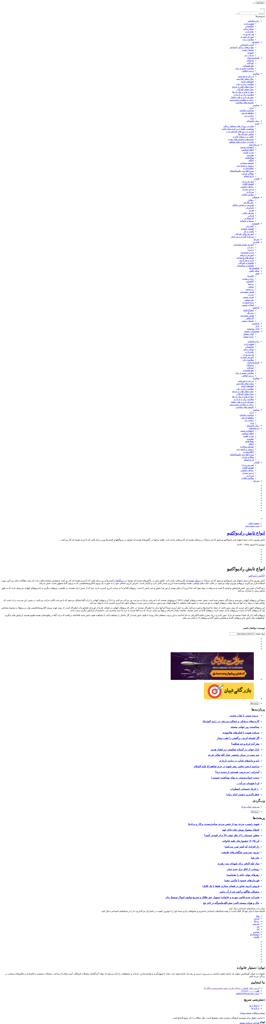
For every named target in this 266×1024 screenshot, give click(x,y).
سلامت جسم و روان (244, 68)
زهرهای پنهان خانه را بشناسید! (242, 874)
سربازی (250, 192)
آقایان (256, 179)
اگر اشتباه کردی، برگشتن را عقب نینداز (238, 738)
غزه (252, 118)
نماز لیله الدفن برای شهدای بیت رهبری (238, 863)
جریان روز (249, 55)
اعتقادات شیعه (247, 147)
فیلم (257, 273)
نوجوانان (250, 60)
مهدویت (250, 155)
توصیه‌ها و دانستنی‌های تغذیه (241, 139)
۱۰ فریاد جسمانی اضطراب (244, 788)
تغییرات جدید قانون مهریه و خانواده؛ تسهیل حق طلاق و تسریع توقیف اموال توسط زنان (212, 897)
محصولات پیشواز (251, 331)
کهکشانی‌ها (254, 268)
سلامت (256, 73)
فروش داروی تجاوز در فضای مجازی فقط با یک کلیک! (230, 886)
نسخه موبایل (245, 1013)
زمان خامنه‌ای (252, 121)
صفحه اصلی (253, 523)
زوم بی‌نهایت (248, 279)
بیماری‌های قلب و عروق (243, 87)
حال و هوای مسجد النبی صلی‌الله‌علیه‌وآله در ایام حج (231, 903)
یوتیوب (256, 932)
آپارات (256, 918)
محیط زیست (248, 50)
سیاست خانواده (247, 110)
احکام (251, 160)
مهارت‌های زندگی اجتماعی (242, 47)
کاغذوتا (250, 276)
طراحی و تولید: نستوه (250, 1023)
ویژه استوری (248, 302)
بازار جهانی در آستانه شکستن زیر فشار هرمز (235, 749)
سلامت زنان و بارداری (244, 94)
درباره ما (255, 1008)
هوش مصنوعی (247, 292)
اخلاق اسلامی (247, 150)
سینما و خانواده (247, 221)
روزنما (251, 284)
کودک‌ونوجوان (253, 58)
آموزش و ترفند (247, 255)
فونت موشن (248, 297)
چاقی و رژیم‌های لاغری (243, 137)
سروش (255, 924)
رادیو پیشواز (248, 336)
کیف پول (250, 226)
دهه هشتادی (248, 66)
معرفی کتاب (248, 213)
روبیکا (256, 921)
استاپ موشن (248, 305)
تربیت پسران (248, 189)
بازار (257, 326)
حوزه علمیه (248, 152)
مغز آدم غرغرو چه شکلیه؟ (245, 743)
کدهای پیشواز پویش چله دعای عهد (240, 829)
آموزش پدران (247, 181)
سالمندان (249, 26)
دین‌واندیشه (254, 144)
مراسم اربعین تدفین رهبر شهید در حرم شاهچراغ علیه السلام (226, 766)
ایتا (258, 929)
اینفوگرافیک (248, 310)
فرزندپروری (248, 34)
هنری (251, 210)
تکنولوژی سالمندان (245, 265)
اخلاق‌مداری (248, 168)
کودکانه (250, 63)
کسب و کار (248, 231)
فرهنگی (255, 197)
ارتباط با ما (254, 1005)
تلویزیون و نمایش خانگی (243, 205)
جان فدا (255, 857)
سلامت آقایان (247, 194)
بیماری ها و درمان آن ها (243, 92)
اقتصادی (255, 223)
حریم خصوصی (247, 252)
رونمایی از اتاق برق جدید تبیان (243, 869)
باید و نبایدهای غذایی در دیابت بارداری (239, 760)
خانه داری (249, 31)
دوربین (251, 294)
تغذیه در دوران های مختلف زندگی (238, 126)
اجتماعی (255, 42)
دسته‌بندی (260, 3)
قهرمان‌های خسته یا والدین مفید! (241, 880)
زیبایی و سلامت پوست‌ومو (242, 100)
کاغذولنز (250, 281)
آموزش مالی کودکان (244, 234)
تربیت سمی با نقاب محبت (244, 715)
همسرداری (249, 23)
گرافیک (256, 307)
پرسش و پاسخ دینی (245, 165)
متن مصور (249, 300)
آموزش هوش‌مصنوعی (243, 244)
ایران (251, 108)
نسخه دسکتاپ (258, 1013)
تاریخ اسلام (249, 176)
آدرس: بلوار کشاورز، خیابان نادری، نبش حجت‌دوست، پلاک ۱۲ (231, 988)
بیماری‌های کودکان (245, 89)
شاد (257, 916)
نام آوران (250, 208)
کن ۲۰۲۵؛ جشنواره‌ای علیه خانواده (240, 840)
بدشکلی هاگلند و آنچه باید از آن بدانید (239, 891)
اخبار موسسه (253, 328)
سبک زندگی (248, 29)
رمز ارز (250, 247)
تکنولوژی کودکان (246, 263)
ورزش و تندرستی (246, 76)
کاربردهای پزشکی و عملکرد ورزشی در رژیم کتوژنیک (230, 721)
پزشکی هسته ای (193, 580)
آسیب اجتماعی (247, 44)
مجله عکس (254, 271)
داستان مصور (247, 321)
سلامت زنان (248, 39)
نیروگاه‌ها (120, 580)
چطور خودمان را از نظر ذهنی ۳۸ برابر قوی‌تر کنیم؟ (231, 835)
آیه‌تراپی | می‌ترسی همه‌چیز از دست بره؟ (237, 772)
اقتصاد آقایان (248, 184)
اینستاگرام (254, 934)
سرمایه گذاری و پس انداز (242, 236)
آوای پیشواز (248, 334)
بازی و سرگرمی (246, 260)
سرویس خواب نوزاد (250, 807)
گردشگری (249, 218)
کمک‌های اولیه (247, 81)
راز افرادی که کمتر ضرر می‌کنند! (241, 846)
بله (258, 926)
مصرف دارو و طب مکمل (242, 97)
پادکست (255, 323)
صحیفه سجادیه (247, 163)
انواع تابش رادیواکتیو (246, 532)
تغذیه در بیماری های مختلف (241, 142)
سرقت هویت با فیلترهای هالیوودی (240, 732)
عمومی (250, 52)
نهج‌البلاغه (249, 158)
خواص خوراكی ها (246, 134)
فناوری (256, 242)
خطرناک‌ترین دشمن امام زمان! (242, 794)
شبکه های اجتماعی (245, 257)
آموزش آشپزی (247, 37)
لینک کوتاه (260, 634)
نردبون (251, 250)
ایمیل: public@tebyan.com (247, 993)
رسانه (251, 200)
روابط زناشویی (247, 186)
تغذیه (257, 123)
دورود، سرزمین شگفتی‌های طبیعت (240, 852)
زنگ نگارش (248, 202)
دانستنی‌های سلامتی (245, 102)
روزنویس (249, 289)
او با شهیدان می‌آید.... (247, 783)
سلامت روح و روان (245, 84)
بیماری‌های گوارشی (245, 79)
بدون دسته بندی (252, 526)
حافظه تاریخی (247, 113)
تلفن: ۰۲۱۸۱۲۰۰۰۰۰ (250, 991)
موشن (251, 286)
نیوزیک (256, 239)
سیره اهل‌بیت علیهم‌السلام (242, 171)
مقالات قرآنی (248, 173)
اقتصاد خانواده (247, 229)
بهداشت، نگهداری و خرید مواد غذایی (237, 129)
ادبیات (251, 215)
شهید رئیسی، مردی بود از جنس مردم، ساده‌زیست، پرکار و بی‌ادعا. (223, 824)
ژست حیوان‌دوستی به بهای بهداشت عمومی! (235, 777)
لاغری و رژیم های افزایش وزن (240, 131)
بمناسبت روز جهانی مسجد (245, 726)
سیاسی (256, 105)
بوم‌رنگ (250, 313)
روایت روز (249, 115)
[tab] (254, 703)
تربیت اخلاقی (248, 71)
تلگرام (256, 937)
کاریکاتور (250, 318)
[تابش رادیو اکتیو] (257, 575)
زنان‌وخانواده (253, 21)
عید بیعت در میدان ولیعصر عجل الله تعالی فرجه (233, 755)
